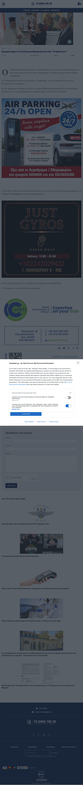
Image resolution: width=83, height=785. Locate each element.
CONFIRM (26, 414)
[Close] (79, 363)
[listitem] (41, 393)
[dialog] (41, 392)
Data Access (41, 422)
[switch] (68, 397)
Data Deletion (29, 422)
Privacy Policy (53, 422)
